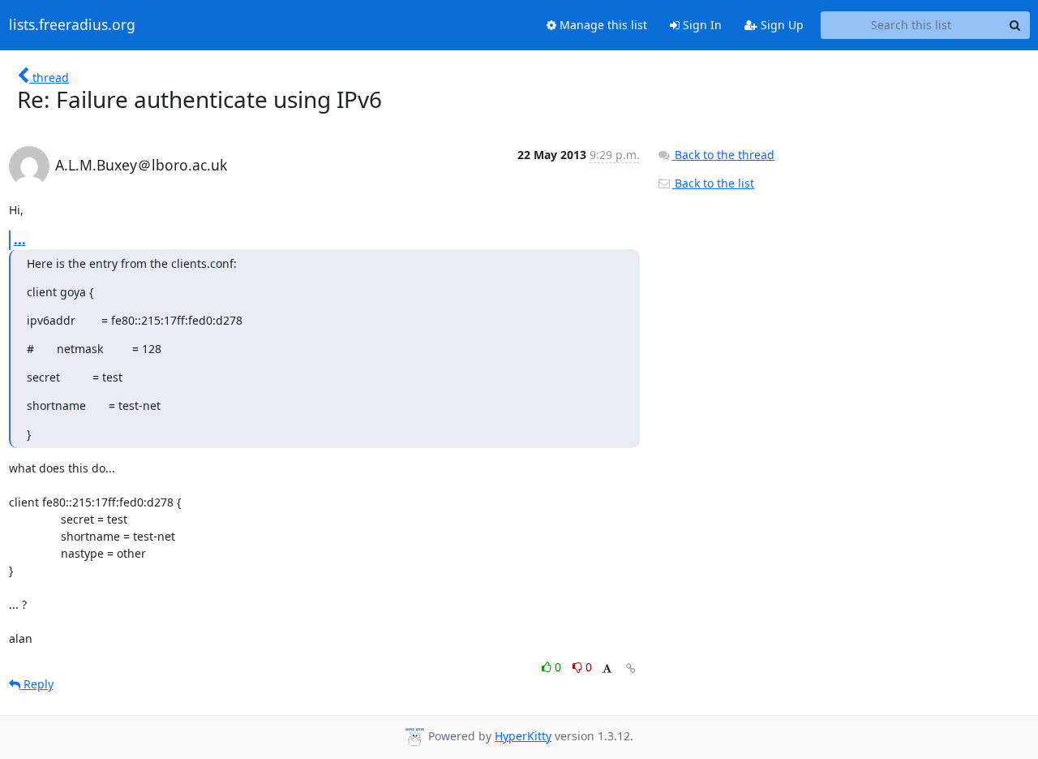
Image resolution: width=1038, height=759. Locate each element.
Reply (37, 684)
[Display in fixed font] (607, 669)
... (20, 239)
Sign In (701, 24)
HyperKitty (523, 736)
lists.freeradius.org (72, 25)
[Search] (1015, 25)
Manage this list (601, 24)
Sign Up (780, 24)
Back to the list (712, 183)
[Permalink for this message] (631, 668)
